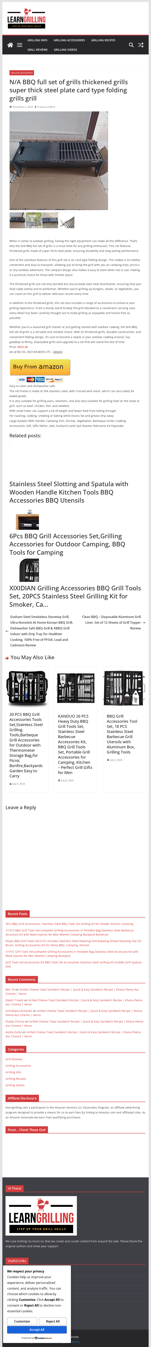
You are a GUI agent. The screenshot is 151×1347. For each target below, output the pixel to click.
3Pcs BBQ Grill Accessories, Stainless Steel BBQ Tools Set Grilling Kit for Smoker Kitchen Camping (69, 924)
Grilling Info (37, 40)
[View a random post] (140, 45)
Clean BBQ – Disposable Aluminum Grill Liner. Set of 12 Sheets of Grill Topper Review (111, 622)
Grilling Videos (65, 49)
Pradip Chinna (15, 1021)
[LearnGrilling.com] (10, 45)
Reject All (53, 1321)
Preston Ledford (46, 106)
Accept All (36, 1329)
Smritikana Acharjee (19, 1011)
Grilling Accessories (69, 40)
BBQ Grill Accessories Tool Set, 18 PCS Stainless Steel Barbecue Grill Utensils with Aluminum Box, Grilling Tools (122, 734)
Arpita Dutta (14, 1032)
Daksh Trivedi (14, 1000)
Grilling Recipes (103, 40)
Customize (22, 1321)
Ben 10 (10, 989)
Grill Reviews (38, 49)
